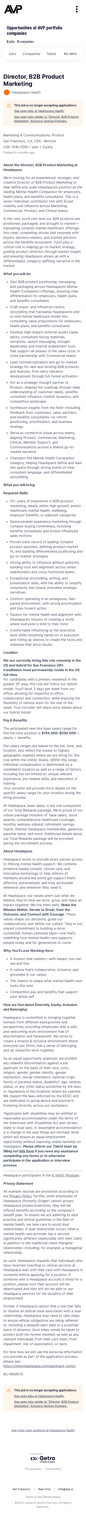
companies (31, 54)
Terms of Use (34, 1496)
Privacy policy (33, 1468)
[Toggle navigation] (77, 9)
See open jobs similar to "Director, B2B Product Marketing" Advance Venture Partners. (46, 119)
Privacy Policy (52, 1496)
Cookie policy (53, 1468)
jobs (12, 54)
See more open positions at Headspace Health (43, 1430)
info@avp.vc (65, 1489)
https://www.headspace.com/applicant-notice (39, 1366)
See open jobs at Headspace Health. (39, 111)
